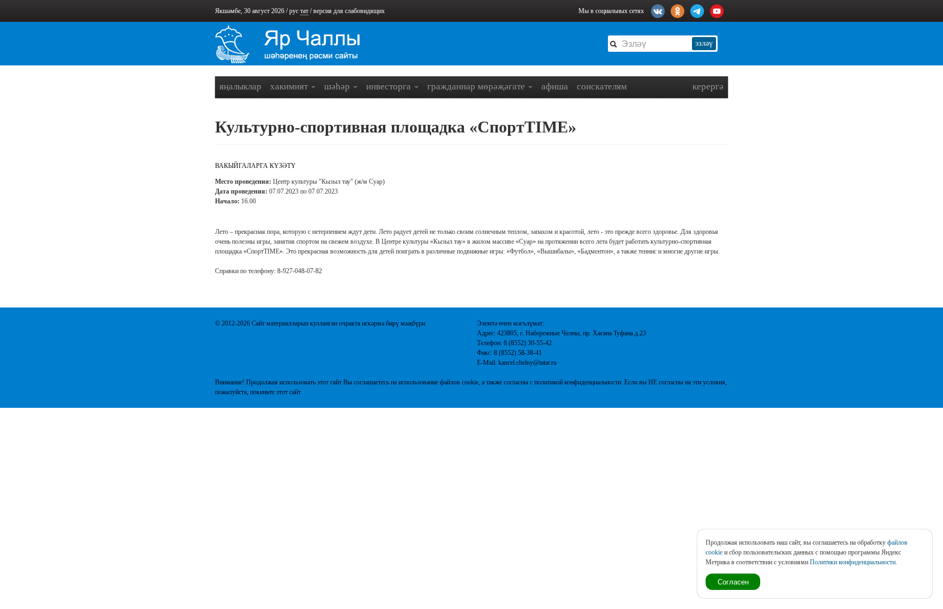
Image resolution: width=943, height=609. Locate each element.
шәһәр (338, 86)
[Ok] (677, 9)
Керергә (708, 86)
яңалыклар (240, 86)
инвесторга (389, 86)
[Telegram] (697, 9)
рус (294, 11)
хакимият (290, 86)
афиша (554, 86)
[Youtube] (716, 9)
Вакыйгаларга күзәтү (255, 166)
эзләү (704, 43)
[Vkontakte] (657, 9)
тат (304, 11)
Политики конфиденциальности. (853, 562)
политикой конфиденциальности (577, 382)
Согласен (733, 581)
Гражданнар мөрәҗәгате (477, 86)
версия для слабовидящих (349, 11)
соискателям (602, 86)
